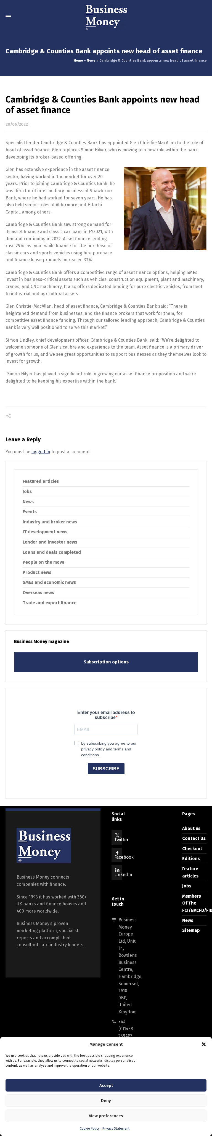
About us (191, 828)
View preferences (106, 1115)
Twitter (121, 839)
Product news (37, 572)
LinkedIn (123, 874)
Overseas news (38, 592)
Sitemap (191, 930)
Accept (106, 1085)
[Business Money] (106, 16)
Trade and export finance (49, 602)
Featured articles (41, 481)
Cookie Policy (90, 1128)
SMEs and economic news (49, 582)
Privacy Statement (115, 1128)
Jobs (27, 491)
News (91, 60)
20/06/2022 (17, 124)
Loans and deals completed (52, 552)
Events (30, 511)
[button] (203, 1044)
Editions (191, 858)
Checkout (192, 848)
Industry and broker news (50, 521)
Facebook (124, 857)
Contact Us (194, 838)
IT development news (45, 531)
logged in (40, 451)
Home (78, 60)
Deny (106, 1100)
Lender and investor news (50, 542)
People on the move (43, 562)
